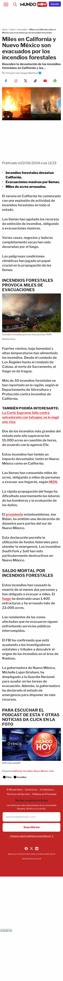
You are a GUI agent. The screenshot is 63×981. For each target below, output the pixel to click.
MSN (53, 482)
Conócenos (31, 789)
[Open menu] (6, 4)
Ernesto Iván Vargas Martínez (22, 73)
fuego (6, 599)
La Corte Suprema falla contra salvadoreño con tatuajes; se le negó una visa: (30, 417)
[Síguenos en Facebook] (26, 848)
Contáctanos (47, 789)
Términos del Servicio (18, 794)
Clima (12, 29)
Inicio (5, 29)
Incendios (22, 29)
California (17, 771)
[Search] (15, 4)
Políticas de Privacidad (44, 794)
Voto (51, 771)
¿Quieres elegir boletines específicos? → (31, 836)
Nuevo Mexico (41, 771)
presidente (14, 514)
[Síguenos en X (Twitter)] (31, 848)
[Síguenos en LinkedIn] (36, 848)
